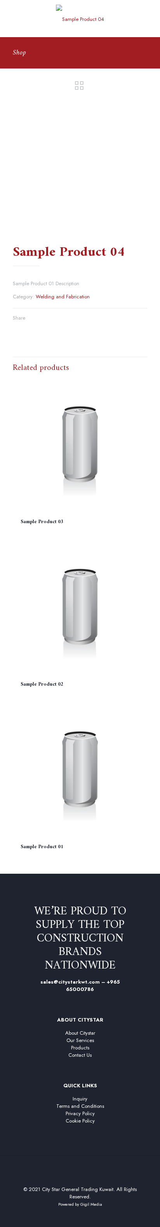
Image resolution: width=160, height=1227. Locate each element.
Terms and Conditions (80, 1106)
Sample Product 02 (42, 684)
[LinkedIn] (85, 1215)
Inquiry (80, 1098)
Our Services (80, 1040)
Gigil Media (91, 1204)
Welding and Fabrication (63, 296)
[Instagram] (96, 1215)
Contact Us (80, 1055)
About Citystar (80, 1033)
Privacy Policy (80, 1113)
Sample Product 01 (42, 846)
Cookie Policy (80, 1120)
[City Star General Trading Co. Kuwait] (80, 18)
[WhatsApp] (64, 1215)
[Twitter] (75, 1215)
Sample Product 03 (42, 521)
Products (80, 1047)
